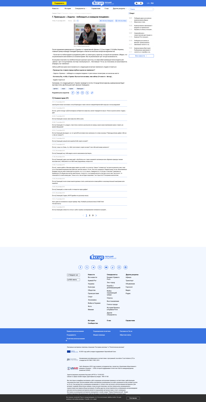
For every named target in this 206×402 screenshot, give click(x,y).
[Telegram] (77, 92)
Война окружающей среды (112, 293)
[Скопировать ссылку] (92, 92)
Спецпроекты (80, 8)
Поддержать (59, 3)
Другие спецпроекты (112, 314)
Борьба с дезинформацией (113, 287)
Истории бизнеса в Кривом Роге (113, 309)
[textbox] (140, 9)
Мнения (91, 310)
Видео (128, 290)
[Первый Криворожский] (103, 3)
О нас (107, 8)
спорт (63, 88)
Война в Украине (94, 303)
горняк (71, 88)
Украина (91, 284)
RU (152, 3)
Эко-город (111, 282)
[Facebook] (72, 92)
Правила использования (75, 331)
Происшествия (93, 293)
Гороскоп (129, 287)
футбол (56, 88)
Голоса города (112, 304)
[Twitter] (87, 92)
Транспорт (129, 281)
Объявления (130, 284)
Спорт (90, 297)
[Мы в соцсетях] (80, 267)
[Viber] (82, 92)
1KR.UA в (107, 21)
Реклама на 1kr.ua (126, 331)
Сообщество (93, 323)
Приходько (80, 88)
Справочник (95, 8)
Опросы (110, 298)
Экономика (92, 300)
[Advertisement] (89, 231)
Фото (90, 306)
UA (148, 3)
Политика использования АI (75, 339)
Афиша (128, 277)
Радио (128, 293)
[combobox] (140, 9)
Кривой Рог (92, 281)
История (68, 8)
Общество (92, 290)
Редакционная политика (101, 331)
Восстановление (113, 301)
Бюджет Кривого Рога (113, 278)
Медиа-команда (99, 335)
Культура (91, 287)
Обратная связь (125, 335)
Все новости (140, 56)
